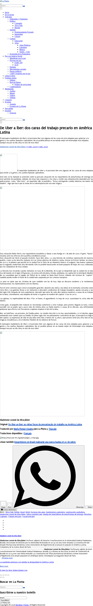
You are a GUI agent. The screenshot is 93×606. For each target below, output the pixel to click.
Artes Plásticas (25, 45)
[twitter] (5, 523)
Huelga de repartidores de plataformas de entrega (63, 514)
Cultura (12, 39)
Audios (12, 91)
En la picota (9, 15)
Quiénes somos (10, 78)
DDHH (13, 30)
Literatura (23, 47)
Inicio (7, 12)
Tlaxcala (52, 429)
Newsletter (9, 108)
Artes (17, 43)
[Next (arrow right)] (3, 577)
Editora (12, 80)
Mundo (17, 28)
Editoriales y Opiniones (19, 19)
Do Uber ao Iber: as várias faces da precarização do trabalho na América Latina (45, 424)
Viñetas (12, 98)
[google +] (5, 525)
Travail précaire (28, 516)
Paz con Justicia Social (13, 56)
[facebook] (5, 521)
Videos (12, 95)
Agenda (13, 104)
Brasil (22, 512)
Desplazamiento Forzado (24, 32)
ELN (16, 65)
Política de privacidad (23, 84)
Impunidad (19, 34)
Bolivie (16, 512)
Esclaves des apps (38, 512)
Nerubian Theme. (22, 605)
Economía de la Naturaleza (20, 54)
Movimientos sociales (18, 69)
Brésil (28, 512)
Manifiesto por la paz (18, 58)
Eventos (8, 102)
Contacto (8, 100)
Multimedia (9, 89)
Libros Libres (10, 76)
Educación (19, 41)
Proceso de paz (15, 60)
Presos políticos (16, 71)
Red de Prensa (15, 82)
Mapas (12, 93)
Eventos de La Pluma (18, 106)
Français (27, 433)
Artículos (8, 17)
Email (2, 598)
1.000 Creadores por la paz (20, 74)
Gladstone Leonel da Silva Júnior (13, 147)
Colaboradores (15, 87)
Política (12, 21)
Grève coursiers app (34, 514)
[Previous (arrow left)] (1, 577)
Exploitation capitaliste (55, 512)
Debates (13, 67)
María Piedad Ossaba (23, 429)
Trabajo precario (14, 516)
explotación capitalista (75, 512)
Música (22, 50)
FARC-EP (19, 63)
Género (17, 36)
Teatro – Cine (24, 52)
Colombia (18, 23)
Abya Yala (19, 26)
